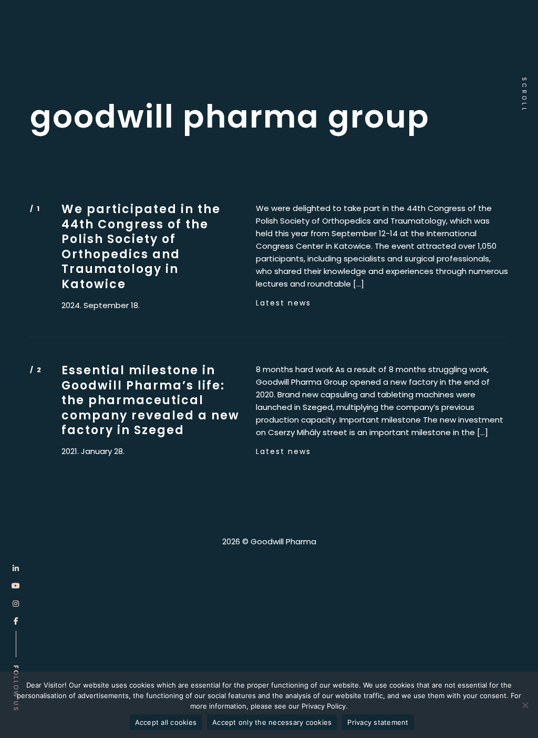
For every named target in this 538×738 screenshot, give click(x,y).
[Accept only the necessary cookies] (525, 705)
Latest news (283, 303)
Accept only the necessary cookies (272, 722)
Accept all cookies (166, 722)
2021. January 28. (93, 451)
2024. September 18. (100, 305)
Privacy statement (377, 722)
